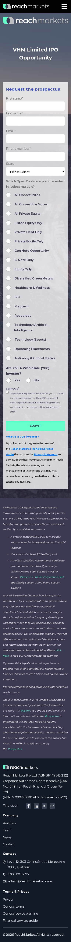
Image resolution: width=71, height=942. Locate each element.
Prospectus (52, 716)
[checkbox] (35, 277)
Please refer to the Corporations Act (42, 577)
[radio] (15, 380)
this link (25, 710)
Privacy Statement (45, 454)
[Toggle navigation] (64, 6)
